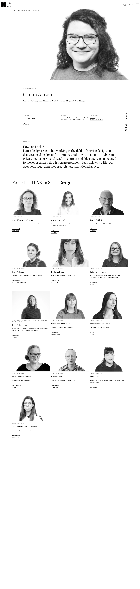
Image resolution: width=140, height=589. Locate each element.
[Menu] (137, 4)
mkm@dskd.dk (16, 385)
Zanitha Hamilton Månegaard (25, 426)
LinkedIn (92, 118)
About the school (21, 10)
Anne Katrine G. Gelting (22, 220)
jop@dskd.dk (16, 280)
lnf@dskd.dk (15, 335)
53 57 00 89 (15, 437)
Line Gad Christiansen (61, 323)
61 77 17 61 (93, 334)
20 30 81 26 (15, 337)
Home (13, 10)
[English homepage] (6, 4)
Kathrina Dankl (57, 272)
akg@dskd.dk (16, 229)
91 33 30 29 (54, 282)
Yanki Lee (94, 376)
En (125, 4)
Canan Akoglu (36, 10)
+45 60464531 (55, 334)
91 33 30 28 (54, 387)
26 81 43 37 (15, 231)
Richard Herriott (58, 376)
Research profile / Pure (96, 119)
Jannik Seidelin (96, 220)
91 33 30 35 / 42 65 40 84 (19, 282)
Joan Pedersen (18, 272)
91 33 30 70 (26, 125)
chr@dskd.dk (55, 231)
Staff (29, 10)
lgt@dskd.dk (93, 282)
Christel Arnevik (58, 220)
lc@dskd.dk (54, 332)
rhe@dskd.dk (55, 385)
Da (123, 4)
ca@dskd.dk (26, 123)
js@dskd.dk (93, 229)
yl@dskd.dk (93, 387)
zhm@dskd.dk (16, 435)
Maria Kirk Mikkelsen (21, 376)
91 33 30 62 (15, 387)
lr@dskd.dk (93, 332)
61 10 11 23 (54, 232)
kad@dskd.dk (55, 280)
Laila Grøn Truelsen (98, 272)
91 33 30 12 (93, 284)
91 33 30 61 (93, 231)
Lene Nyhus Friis (19, 324)
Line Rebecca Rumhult (100, 323)
